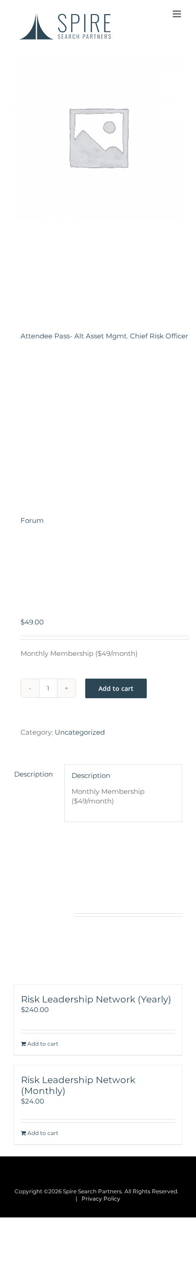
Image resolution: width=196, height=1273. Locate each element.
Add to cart (116, 688)
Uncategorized (80, 732)
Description (33, 774)
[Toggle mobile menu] (177, 14)
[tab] (35, 774)
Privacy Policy (101, 1198)
